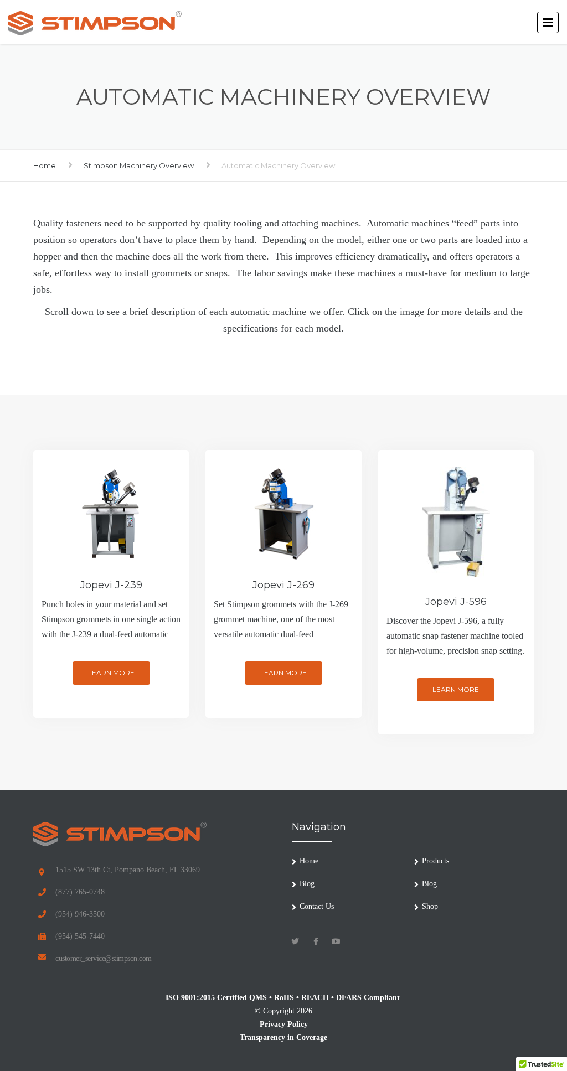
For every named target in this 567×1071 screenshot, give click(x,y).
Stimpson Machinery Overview (139, 165)
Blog (307, 883)
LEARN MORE (111, 673)
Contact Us (317, 906)
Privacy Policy (284, 1024)
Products (435, 861)
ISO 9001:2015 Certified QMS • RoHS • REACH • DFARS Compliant (284, 998)
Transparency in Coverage (283, 1037)
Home (44, 165)
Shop (430, 906)
